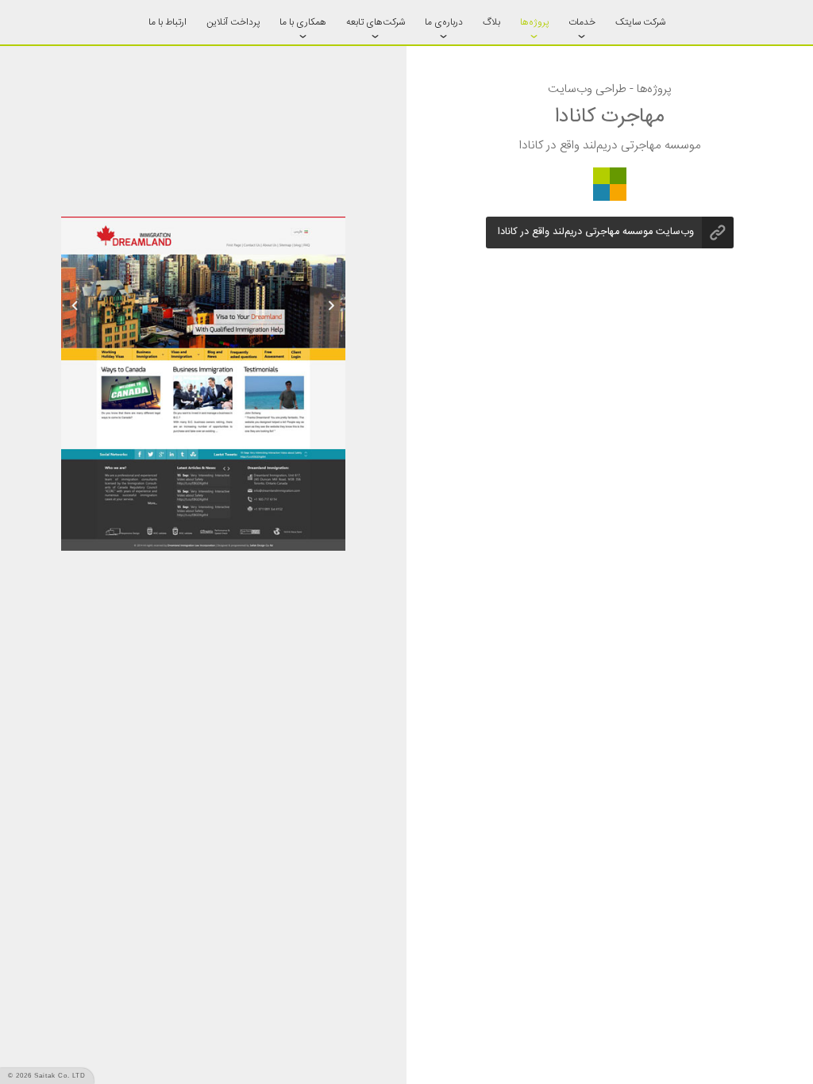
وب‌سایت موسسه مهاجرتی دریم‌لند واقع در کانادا (596, 232)
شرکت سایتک (640, 22)
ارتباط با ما (167, 22)
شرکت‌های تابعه (375, 22)
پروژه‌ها (534, 22)
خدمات (581, 22)
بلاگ (491, 22)
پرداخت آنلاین (233, 22)
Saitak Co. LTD (60, 1075)
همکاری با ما (302, 22)
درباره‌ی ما (444, 22)
